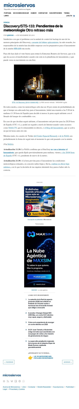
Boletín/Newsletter (44, 387)
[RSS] (8, 381)
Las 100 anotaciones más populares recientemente (43, 357)
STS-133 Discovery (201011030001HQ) (25, 102)
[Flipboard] (16, 381)
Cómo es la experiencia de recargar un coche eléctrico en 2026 (41, 323)
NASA (10, 144)
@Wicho (10, 35)
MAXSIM (34, 290)
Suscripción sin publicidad (35, 219)
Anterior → (67, 362)
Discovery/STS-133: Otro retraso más (33, 28)
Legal (5, 389)
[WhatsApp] (23, 381)
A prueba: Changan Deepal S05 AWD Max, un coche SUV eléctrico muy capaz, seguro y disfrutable (40, 315)
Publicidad (70, 387)
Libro (6, 16)
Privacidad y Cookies (17, 389)
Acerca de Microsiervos (11, 387)
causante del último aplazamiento (45, 42)
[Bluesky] (12, 381)
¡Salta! (69, 16)
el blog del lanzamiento (53, 127)
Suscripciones (55, 13)
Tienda (66, 13)
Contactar (43, 13)
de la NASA (64, 136)
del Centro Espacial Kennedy (46, 136)
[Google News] (4, 381)
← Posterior (8, 362)
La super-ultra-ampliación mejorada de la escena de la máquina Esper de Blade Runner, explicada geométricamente (41, 344)
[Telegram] (20, 381)
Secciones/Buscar (21, 13)
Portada (7, 13)
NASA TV (13, 127)
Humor (33, 13)
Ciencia (6, 22)
